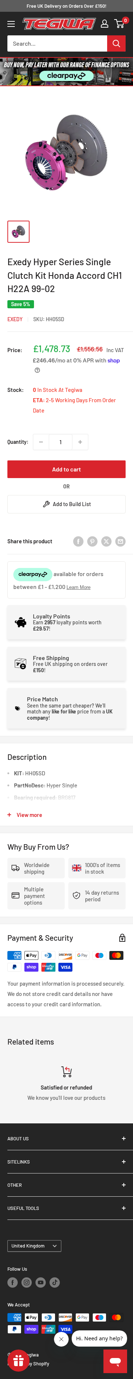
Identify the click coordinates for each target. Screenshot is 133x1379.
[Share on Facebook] (78, 541)
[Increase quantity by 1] (80, 442)
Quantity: (17, 442)
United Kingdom (28, 1246)
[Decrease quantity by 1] (41, 442)
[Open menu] (11, 24)
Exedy (15, 319)
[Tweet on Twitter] (106, 541)
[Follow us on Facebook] (12, 1282)
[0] (119, 23)
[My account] (104, 24)
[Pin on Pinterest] (92, 541)
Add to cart (66, 469)
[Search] (116, 43)
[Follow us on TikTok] (55, 1282)
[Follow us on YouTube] (40, 1282)
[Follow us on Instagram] (26, 1282)
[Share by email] (120, 541)
